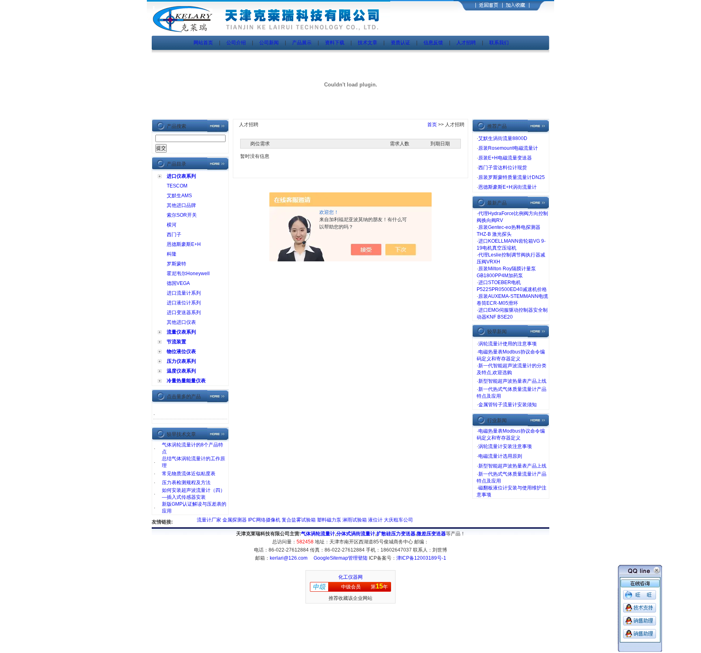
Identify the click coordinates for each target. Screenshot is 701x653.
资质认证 (400, 42)
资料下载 (334, 42)
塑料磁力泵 (320, 520)
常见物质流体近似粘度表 (188, 473)
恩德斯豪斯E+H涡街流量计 (507, 187)
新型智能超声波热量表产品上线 (512, 381)
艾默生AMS (179, 195)
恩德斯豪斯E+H (184, 244)
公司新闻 (269, 42)
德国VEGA (178, 283)
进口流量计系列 (184, 293)
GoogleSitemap (331, 558)
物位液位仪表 (181, 351)
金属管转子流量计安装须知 (507, 404)
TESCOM (177, 186)
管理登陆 (358, 558)
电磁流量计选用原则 (500, 456)
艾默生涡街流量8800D (502, 138)
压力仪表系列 (181, 361)
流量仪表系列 (181, 332)
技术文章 (367, 42)
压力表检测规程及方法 (186, 482)
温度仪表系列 (181, 371)
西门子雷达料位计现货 (502, 167)
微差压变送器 (431, 534)
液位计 (366, 520)
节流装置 (176, 342)
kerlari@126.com (288, 558)
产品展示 (302, 42)
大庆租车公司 (388, 520)
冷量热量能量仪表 (186, 381)
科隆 (171, 254)
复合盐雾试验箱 (289, 520)
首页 (432, 124)
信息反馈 (433, 42)
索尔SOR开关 (182, 215)
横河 (171, 225)
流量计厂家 (200, 520)
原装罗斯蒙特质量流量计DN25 (511, 177)
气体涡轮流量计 (318, 534)
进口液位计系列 (184, 303)
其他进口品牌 (181, 205)
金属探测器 (225, 520)
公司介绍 (236, 42)
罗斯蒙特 (176, 264)
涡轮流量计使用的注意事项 (507, 344)
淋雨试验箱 (345, 520)
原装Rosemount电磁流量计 (508, 148)
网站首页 (203, 42)
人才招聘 (466, 42)
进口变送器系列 (184, 312)
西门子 (174, 234)
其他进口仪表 (181, 322)
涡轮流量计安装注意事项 (505, 446)
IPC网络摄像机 (255, 520)
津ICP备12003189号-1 (421, 558)
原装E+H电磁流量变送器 (505, 158)
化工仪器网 (350, 577)
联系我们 (499, 42)
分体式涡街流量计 (355, 534)
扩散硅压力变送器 (395, 534)
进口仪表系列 (181, 176)
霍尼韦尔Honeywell (188, 273)
